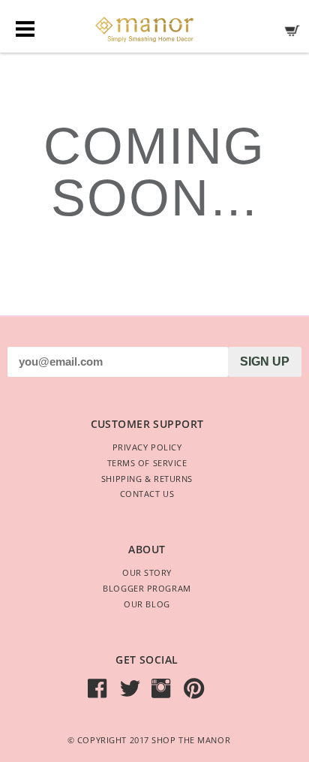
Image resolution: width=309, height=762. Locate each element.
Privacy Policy (147, 447)
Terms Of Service (147, 462)
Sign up (265, 361)
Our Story (147, 572)
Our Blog (147, 604)
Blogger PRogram (146, 588)
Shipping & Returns (147, 478)
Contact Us (147, 493)
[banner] (154, 25)
